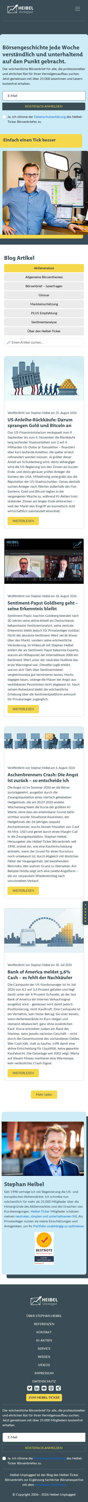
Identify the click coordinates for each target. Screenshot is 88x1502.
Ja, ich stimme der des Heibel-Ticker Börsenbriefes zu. (45, 119)
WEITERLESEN (23, 521)
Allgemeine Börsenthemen (44, 277)
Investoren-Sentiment (50, 1484)
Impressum (44, 1373)
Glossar (44, 295)
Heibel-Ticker (40, 1211)
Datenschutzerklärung (50, 117)
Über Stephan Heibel (44, 1316)
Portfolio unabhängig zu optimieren (58, 1226)
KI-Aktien (44, 1340)
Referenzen (44, 1324)
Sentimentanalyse (44, 322)
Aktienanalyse (44, 268)
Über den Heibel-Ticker (44, 331)
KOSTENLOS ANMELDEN (43, 106)
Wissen (44, 1356)
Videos (44, 1365)
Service (44, 1348)
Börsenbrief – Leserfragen (44, 286)
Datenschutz (44, 1381)
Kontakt (44, 1332)
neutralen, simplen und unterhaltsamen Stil (46, 1216)
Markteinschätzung (44, 304)
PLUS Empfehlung (44, 313)
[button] (85, 913)
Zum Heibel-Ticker (44, 1397)
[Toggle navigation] (77, 9)
